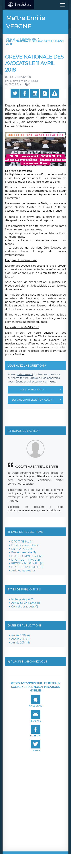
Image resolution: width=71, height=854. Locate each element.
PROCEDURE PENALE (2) (27, 563)
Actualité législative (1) (25, 603)
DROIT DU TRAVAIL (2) (25, 559)
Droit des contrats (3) (25, 545)
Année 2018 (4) (20, 635)
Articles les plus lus (23, 570)
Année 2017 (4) (20, 639)
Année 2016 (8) (20, 642)
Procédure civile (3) (23, 552)
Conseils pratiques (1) (24, 606)
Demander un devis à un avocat (33, 399)
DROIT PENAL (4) (22, 541)
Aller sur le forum (32, 389)
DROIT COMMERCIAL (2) (26, 556)
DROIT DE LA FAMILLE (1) (27, 567)
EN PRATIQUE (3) (22, 548)
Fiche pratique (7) (22, 599)
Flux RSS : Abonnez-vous (29, 661)
